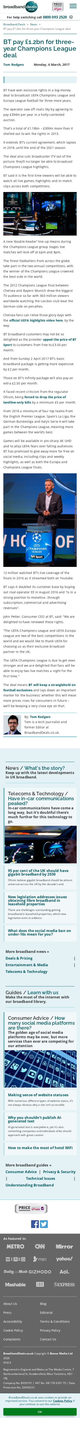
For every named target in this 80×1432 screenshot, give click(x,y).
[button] (71, 17)
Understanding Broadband (30, 1185)
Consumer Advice (21, 1171)
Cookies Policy (62, 1401)
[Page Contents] (40, 79)
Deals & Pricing (19, 958)
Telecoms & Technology (26, 971)
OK (40, 1412)
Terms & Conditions (55, 1321)
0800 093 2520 (55, 17)
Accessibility (12, 1321)
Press (7, 1312)
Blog (43, 1304)
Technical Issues (40, 1178)
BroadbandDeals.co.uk (18, 1353)
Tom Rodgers (40, 717)
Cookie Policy (13, 1330)
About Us (10, 1304)
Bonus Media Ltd (61, 1353)
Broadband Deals (14, 24)
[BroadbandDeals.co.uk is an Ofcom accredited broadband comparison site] (31, 1209)
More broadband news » (27, 951)
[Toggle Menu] (73, 6)
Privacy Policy (50, 1330)
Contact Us (48, 1339)
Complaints (11, 1339)
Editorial (46, 1312)
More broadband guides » (29, 1165)
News (33, 24)
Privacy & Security (59, 1171)
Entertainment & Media (27, 964)
